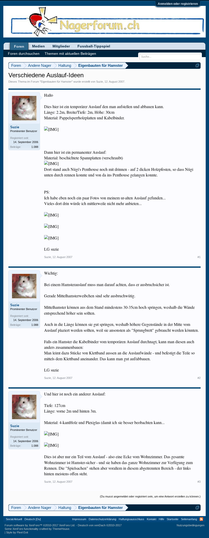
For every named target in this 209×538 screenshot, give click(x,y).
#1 (199, 257)
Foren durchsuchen (24, 54)
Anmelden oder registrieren (178, 4)
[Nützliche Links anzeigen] (197, 65)
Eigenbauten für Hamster (56, 81)
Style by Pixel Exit (17, 532)
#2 (199, 377)
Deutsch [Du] (32, 519)
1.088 (34, 146)
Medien (38, 46)
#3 (199, 481)
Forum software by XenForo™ (40, 525)
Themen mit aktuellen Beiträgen (70, 54)
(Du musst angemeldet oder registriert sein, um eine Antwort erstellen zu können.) (150, 496)
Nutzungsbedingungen (190, 525)
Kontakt (151, 519)
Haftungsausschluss (131, 519)
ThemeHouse (61, 528)
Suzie (99, 81)
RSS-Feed (201, 519)
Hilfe (161, 519)
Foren (19, 46)
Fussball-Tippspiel (93, 46)
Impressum (79, 519)
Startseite (172, 519)
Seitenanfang (189, 519)
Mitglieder (61, 46)
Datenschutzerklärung (102, 519)
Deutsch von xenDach (100, 525)
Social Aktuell (14, 519)
